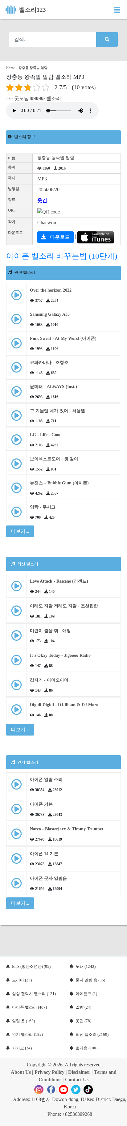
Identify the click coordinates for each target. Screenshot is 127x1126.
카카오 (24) (22, 1048)
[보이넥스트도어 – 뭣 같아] (16, 466)
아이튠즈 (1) (86, 993)
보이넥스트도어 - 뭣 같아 (54, 459)
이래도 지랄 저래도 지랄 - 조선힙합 (64, 606)
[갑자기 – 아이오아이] (16, 687)
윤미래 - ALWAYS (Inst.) (53, 386)
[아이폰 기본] (16, 811)
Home (10, 68)
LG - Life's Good (46, 434)
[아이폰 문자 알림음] (16, 885)
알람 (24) (83, 1007)
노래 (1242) (86, 966)
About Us (21, 1072)
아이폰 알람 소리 (46, 779)
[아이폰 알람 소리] (16, 786)
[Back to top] (119, 1118)
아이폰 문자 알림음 (48, 878)
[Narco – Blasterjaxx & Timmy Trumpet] (16, 836)
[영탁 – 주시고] (16, 514)
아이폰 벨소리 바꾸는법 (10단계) (61, 256)
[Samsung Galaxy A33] (16, 321)
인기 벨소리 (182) (27, 1034)
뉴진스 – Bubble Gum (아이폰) (59, 483)
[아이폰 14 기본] (16, 860)
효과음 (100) (86, 1048)
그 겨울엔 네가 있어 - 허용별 (57, 410)
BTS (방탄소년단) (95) (31, 966)
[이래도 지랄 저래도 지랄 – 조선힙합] (16, 613)
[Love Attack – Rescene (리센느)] (16, 588)
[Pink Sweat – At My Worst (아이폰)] (16, 345)
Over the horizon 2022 (51, 290)
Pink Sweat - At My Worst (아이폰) (63, 338)
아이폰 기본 (41, 804)
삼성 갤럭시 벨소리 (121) (34, 993)
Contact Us (76, 1079)
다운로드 (59, 237)
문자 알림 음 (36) (90, 980)
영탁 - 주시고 (42, 507)
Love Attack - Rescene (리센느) (59, 581)
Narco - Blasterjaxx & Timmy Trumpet (66, 829)
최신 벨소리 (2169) (92, 1034)
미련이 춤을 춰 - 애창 (50, 630)
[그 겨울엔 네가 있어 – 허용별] (16, 417)
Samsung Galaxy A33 (50, 314)
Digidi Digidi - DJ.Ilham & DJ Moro (64, 704)
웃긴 (42, 200)
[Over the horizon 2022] (16, 297)
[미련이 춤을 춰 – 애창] (16, 637)
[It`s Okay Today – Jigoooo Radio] (16, 662)
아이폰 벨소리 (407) (29, 1007)
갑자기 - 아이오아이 (49, 680)
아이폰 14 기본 (44, 853)
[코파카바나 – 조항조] (16, 369)
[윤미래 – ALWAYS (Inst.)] (16, 393)
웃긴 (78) (83, 1020)
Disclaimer (79, 1072)
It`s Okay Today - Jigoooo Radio (60, 655)
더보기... (20, 729)
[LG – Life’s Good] (16, 442)
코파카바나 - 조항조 (49, 362)
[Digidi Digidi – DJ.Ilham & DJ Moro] (16, 712)
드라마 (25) (22, 980)
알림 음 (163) (23, 1020)
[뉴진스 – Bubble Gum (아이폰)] (16, 490)
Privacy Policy (49, 1072)
